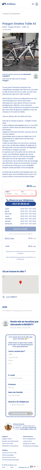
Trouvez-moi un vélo (9, 453)
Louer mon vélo (7, 443)
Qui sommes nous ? (9, 457)
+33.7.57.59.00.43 (20, 203)
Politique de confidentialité (28, 467)
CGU (11, 467)
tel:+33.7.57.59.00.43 (29, 427)
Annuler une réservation (10, 441)
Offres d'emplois (8, 455)
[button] (20, 282)
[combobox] (10, 404)
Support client (7, 439)
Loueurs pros (27, 441)
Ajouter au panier (20, 229)
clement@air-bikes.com (28, 429)
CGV (3, 467)
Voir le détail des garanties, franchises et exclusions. (21, 258)
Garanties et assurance (10, 446)
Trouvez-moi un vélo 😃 (20, 413)
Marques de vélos (29, 444)
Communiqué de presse (10, 460)
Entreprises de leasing (30, 446)
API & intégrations (29, 439)
